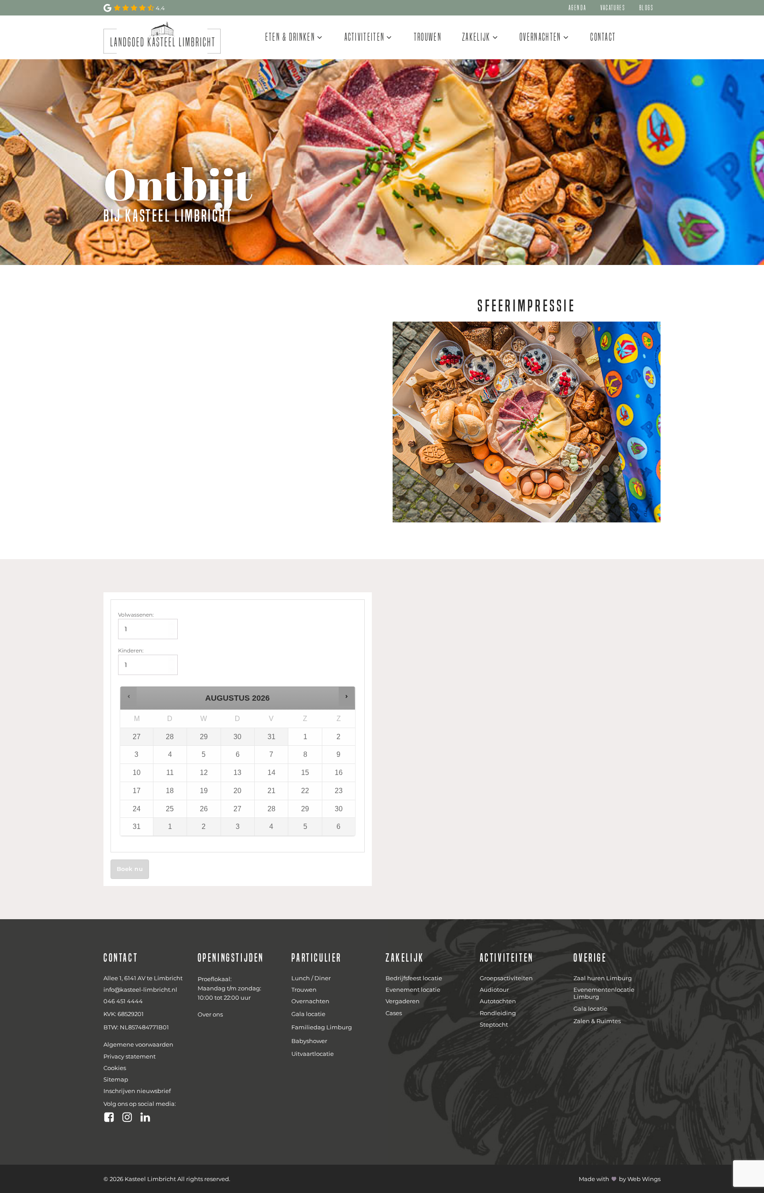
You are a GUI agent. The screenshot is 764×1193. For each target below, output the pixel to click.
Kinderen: (131, 650)
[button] (129, 696)
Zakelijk (476, 37)
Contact (603, 37)
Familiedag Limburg (321, 1027)
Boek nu (130, 868)
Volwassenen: (136, 614)
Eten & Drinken (290, 37)
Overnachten (540, 37)
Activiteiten (364, 37)
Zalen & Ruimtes (597, 1020)
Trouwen (428, 37)
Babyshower (309, 1040)
